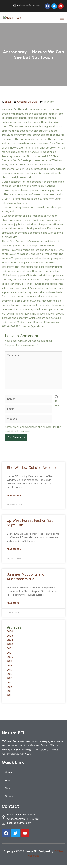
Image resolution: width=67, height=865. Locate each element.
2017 (9, 669)
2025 (10, 635)
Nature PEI (13, 733)
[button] (61, 18)
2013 (9, 687)
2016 (9, 674)
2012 (9, 691)
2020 (10, 657)
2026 (10, 631)
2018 (9, 665)
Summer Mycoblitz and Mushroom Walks (25, 576)
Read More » (14, 495)
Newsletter (11, 796)
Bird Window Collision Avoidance (33, 467)
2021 (9, 652)
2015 (9, 678)
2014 (9, 682)
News (8, 788)
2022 (10, 648)
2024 (10, 640)
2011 (9, 695)
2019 (9, 661)
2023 (10, 644)
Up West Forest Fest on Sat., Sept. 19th (30, 523)
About (9, 780)
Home (8, 772)
